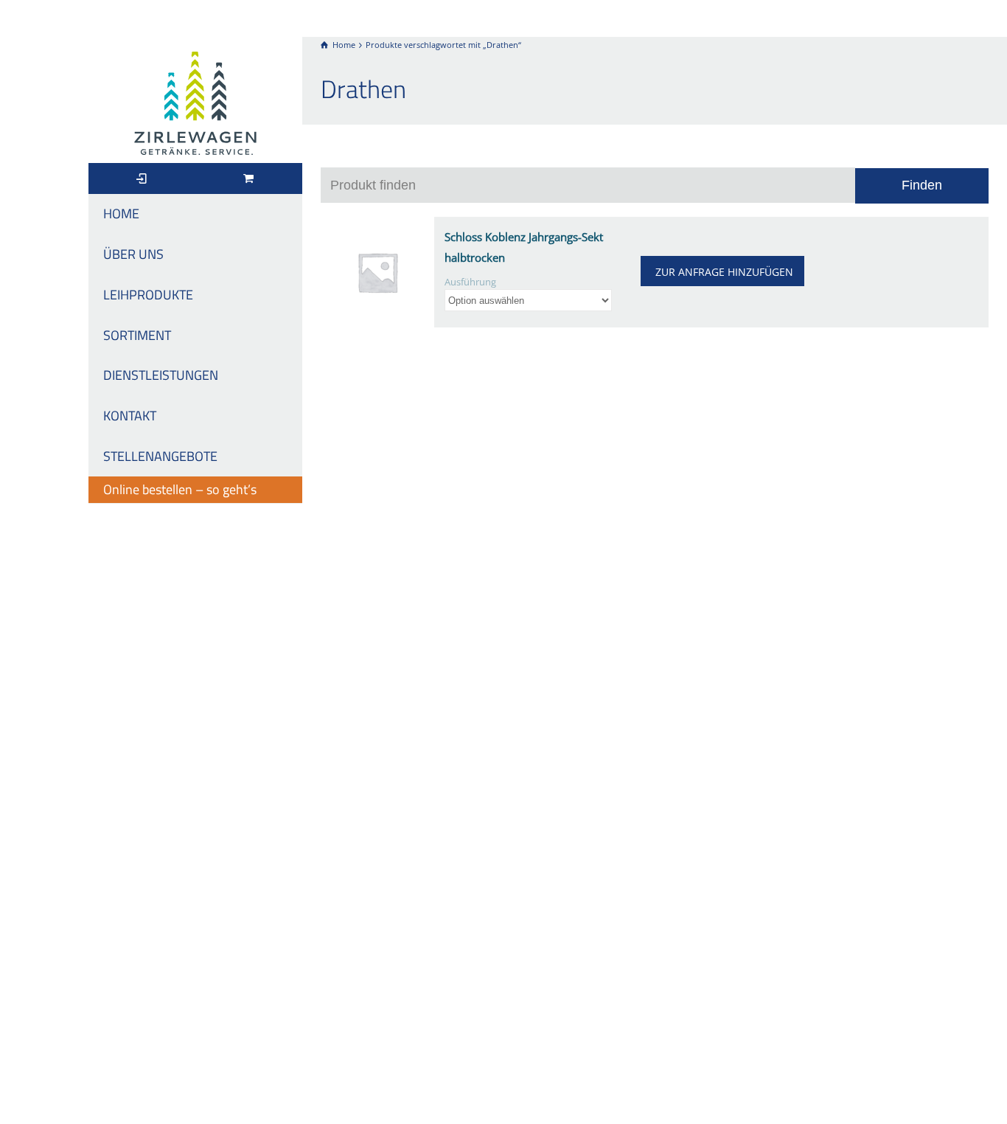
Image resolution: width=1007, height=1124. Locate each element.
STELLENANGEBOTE (160, 456)
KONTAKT (129, 416)
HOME (121, 213)
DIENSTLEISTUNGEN (160, 375)
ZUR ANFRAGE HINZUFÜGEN (724, 272)
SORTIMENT (137, 335)
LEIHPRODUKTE (148, 295)
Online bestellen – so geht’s (180, 489)
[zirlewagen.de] (195, 101)
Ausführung (470, 282)
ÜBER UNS (133, 254)
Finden (922, 185)
